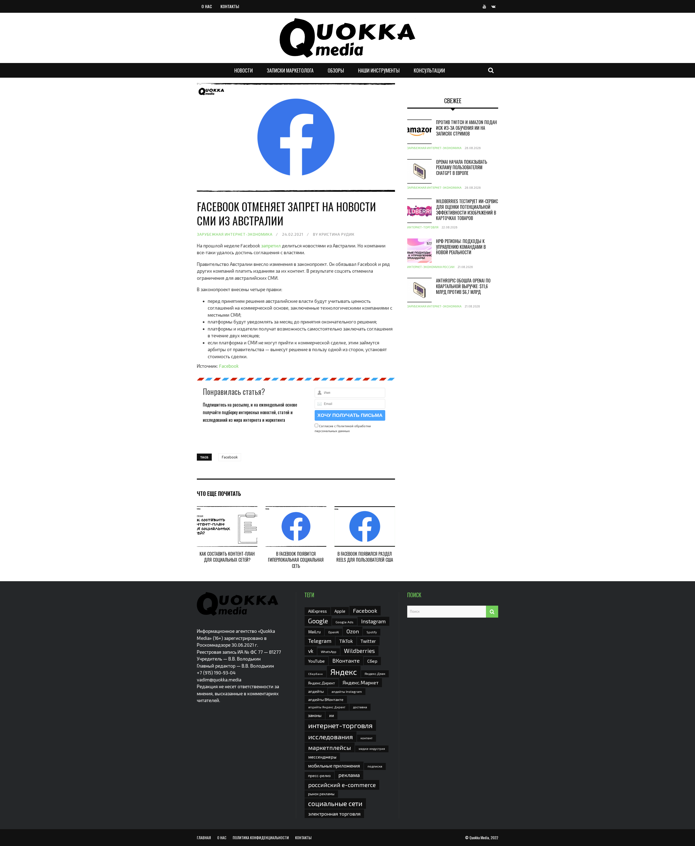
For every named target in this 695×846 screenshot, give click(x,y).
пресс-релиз (319, 775)
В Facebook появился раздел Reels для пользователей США (364, 557)
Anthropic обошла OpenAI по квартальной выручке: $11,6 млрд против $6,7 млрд (463, 286)
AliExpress (317, 611)
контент (366, 738)
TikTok (346, 641)
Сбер (372, 660)
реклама (349, 775)
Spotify (372, 632)
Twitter (368, 641)
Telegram (319, 640)
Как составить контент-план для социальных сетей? (227, 557)
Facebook (229, 366)
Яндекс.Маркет (360, 682)
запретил (271, 245)
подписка (375, 766)
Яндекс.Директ (321, 683)
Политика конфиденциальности (261, 837)
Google (318, 621)
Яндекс (343, 672)
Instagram (373, 621)
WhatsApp (328, 651)
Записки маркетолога (290, 70)
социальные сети (335, 803)
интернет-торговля (340, 725)
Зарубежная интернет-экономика (235, 234)
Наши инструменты (379, 70)
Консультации (429, 70)
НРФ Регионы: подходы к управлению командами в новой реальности (461, 247)
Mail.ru (314, 631)
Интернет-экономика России (430, 267)
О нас (206, 6)
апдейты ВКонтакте (325, 699)
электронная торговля (334, 814)
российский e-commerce (342, 784)
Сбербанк (315, 673)
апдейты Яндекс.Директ (326, 707)
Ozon (352, 631)
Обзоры (336, 70)
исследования (330, 736)
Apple (339, 611)
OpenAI (333, 632)
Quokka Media (479, 837)
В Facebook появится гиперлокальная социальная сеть (296, 560)
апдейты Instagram (346, 691)
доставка (360, 707)
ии (331, 715)
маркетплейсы (329, 747)
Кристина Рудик (337, 234)
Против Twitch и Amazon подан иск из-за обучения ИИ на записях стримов (466, 128)
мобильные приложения (334, 765)
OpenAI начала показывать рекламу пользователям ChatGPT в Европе (461, 168)
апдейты (316, 691)
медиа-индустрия (372, 748)
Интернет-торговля (422, 227)
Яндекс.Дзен (375, 674)
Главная (204, 837)
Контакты (229, 6)
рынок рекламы (321, 794)
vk (310, 651)
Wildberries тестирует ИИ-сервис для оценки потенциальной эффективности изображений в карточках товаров (467, 209)
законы (314, 715)
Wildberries (359, 650)
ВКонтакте (346, 660)
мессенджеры (322, 756)
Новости (243, 70)
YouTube (316, 660)
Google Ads (344, 622)
